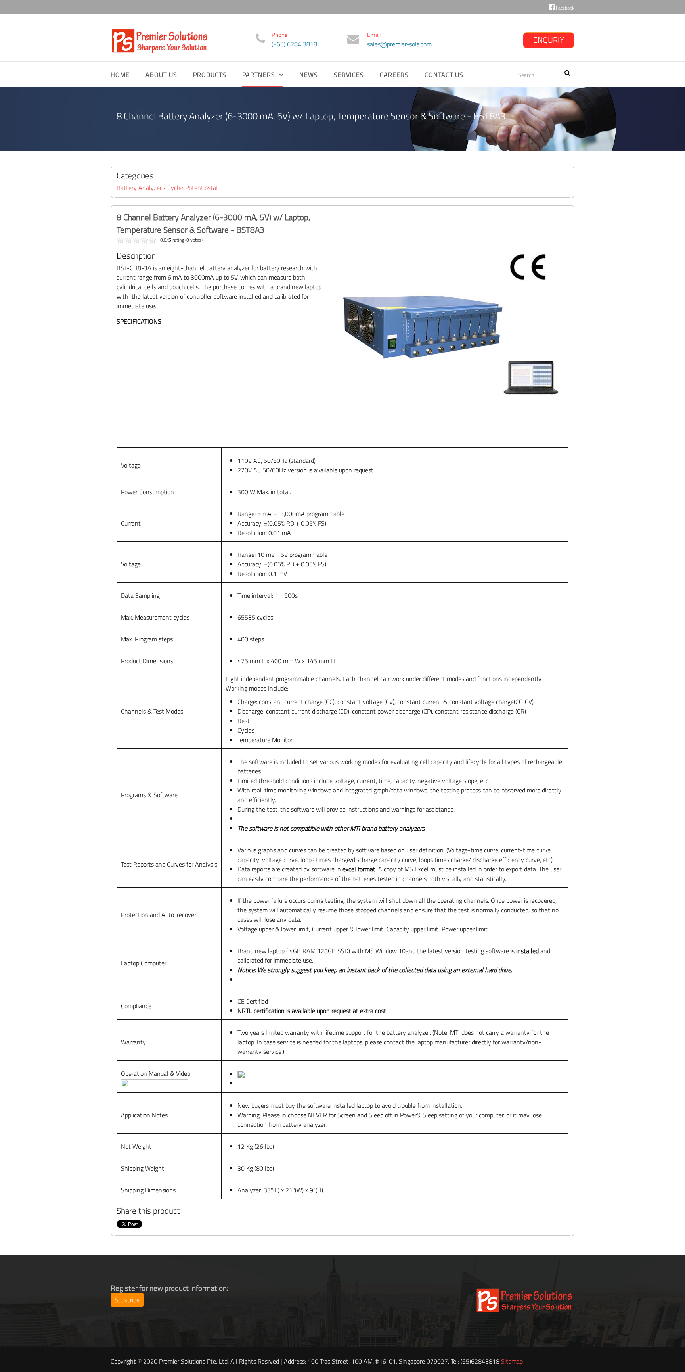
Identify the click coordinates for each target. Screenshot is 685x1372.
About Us (161, 74)
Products (209, 74)
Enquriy (548, 40)
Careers (394, 74)
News (308, 74)
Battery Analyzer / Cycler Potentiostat (167, 187)
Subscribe (127, 1300)
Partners (258, 74)
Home (120, 74)
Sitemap (512, 1361)
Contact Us (444, 74)
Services (349, 74)
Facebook (564, 8)
